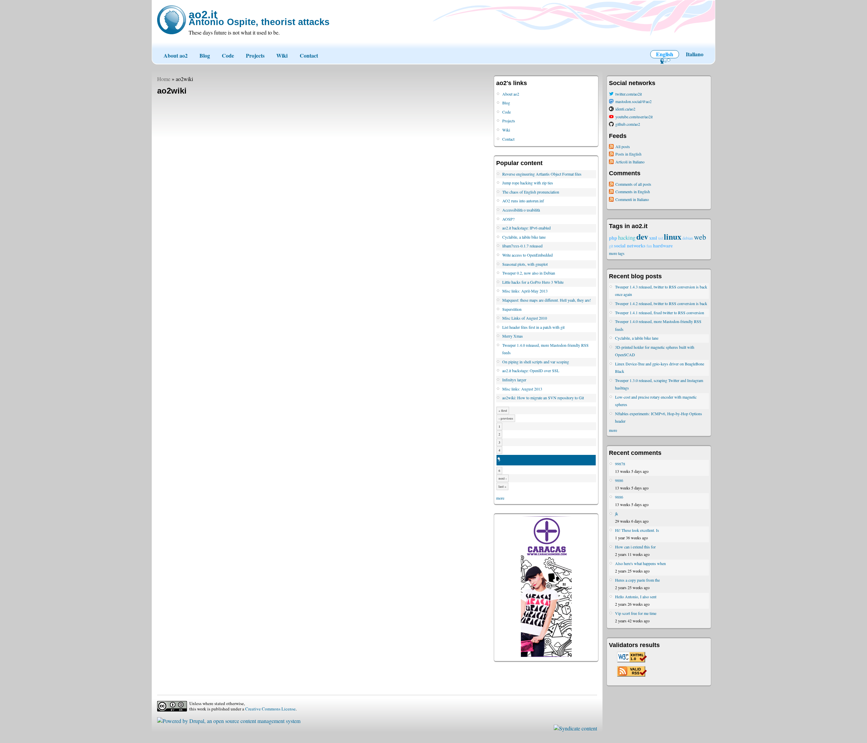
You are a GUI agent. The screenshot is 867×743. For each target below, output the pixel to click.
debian (687, 238)
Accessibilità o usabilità (521, 210)
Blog (204, 55)
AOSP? (508, 219)
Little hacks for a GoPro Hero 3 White (533, 282)
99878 (620, 463)
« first (503, 410)
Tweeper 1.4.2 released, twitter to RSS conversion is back (661, 303)
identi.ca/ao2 (625, 109)
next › (503, 478)
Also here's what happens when (640, 563)
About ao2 (176, 55)
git (611, 245)
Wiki (282, 55)
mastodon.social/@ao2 (633, 101)
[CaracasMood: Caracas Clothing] (546, 655)
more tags (617, 253)
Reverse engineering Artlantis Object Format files (541, 174)
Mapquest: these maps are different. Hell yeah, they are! (546, 300)
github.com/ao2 (627, 124)
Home (163, 78)
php (613, 237)
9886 (619, 480)
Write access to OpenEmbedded (527, 255)
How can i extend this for (635, 546)
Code (228, 55)
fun (649, 245)
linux (672, 236)
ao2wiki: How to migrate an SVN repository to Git (543, 397)
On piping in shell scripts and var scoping (535, 361)
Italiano (694, 54)
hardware (663, 245)
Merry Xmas (512, 336)
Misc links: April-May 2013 (525, 291)
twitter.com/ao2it (628, 94)
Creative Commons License (270, 709)
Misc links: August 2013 (522, 388)
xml (653, 237)
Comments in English (632, 191)
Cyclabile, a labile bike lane (524, 237)
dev (642, 236)
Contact (309, 55)
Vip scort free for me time (635, 613)
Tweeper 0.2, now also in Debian (528, 273)
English (664, 54)
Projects (255, 55)
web (700, 237)
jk (616, 513)
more (500, 498)
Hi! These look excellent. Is (637, 530)
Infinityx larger (514, 379)
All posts (622, 146)
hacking (626, 237)
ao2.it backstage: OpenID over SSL (530, 370)
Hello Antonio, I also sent (635, 596)
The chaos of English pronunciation (530, 192)
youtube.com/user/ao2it (634, 116)
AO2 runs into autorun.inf (523, 200)
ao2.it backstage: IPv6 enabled (526, 227)
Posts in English (628, 154)
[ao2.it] (171, 19)
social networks (630, 245)
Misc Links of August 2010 (524, 318)
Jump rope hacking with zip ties (527, 182)
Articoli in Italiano (629, 161)
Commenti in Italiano (632, 199)
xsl (660, 238)
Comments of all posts (633, 184)
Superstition (512, 309)
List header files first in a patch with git (533, 327)
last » (502, 486)
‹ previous (506, 418)
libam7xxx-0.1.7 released (522, 245)
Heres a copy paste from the (637, 580)
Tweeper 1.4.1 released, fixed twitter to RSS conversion (659, 312)
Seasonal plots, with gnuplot (525, 264)
